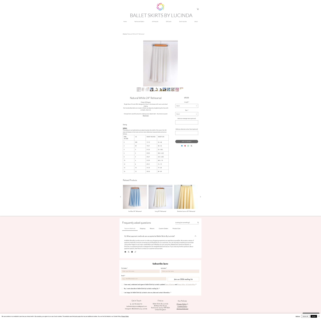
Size (186, 110)
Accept (314, 316)
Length (186, 102)
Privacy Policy (125, 316)
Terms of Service (182, 309)
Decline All (305, 316)
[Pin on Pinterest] (185, 146)
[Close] (319, 316)
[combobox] (186, 106)
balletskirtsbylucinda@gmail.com (137, 306)
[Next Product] (200, 197)
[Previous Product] (121, 197)
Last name (164, 268)
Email (123, 275)
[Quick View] (135, 197)
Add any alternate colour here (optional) (187, 129)
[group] (160, 200)
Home (125, 34)
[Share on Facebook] (182, 146)
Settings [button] (298, 316)
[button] (198, 9)
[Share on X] (191, 146)
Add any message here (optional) (187, 118)
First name (124, 268)
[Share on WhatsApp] (188, 146)
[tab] (130, 228)
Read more (146, 115)
